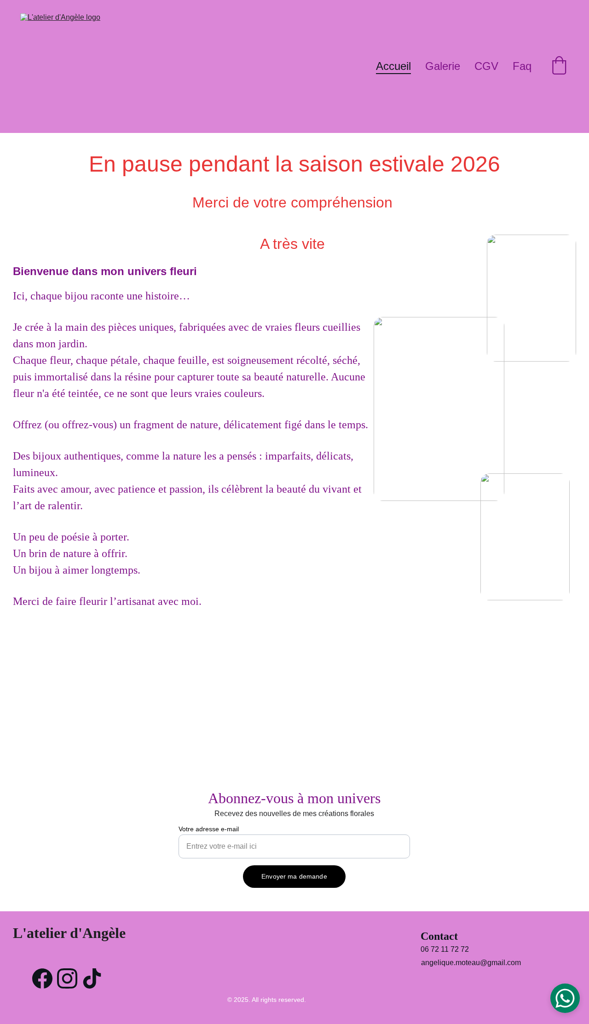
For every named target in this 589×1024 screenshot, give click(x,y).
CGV (486, 66)
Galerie (442, 66)
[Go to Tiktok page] (92, 978)
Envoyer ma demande (294, 876)
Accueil (393, 66)
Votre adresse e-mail (209, 829)
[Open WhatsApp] (565, 998)
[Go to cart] (559, 67)
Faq (522, 66)
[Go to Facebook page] (42, 978)
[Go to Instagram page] (67, 978)
